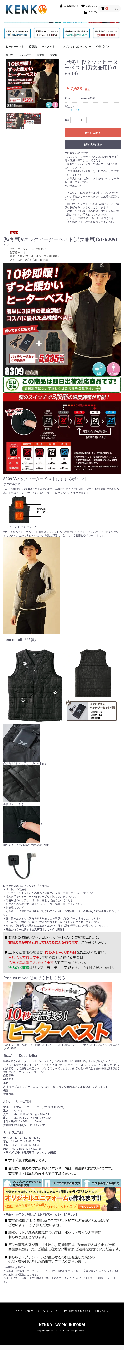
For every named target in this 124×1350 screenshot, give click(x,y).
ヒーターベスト (15, 46)
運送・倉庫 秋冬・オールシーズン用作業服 (34, 256)
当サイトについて (25, 1311)
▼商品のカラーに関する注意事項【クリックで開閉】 (34, 929)
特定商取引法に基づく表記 (77, 1311)
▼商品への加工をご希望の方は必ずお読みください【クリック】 (40, 1214)
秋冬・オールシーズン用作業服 (28, 248)
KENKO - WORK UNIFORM (62, 1325)
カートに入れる (93, 132)
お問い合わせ (101, 1311)
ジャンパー (25, 54)
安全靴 (53, 54)
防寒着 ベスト (18, 252)
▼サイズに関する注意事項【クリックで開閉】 (30, 1152)
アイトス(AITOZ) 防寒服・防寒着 (29, 259)
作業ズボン (102, 46)
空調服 (33, 46)
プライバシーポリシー (48, 1311)
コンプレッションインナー (75, 46)
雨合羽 (10, 54)
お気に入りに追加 (93, 144)
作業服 (41, 54)
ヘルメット (48, 46)
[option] (32, 83)
